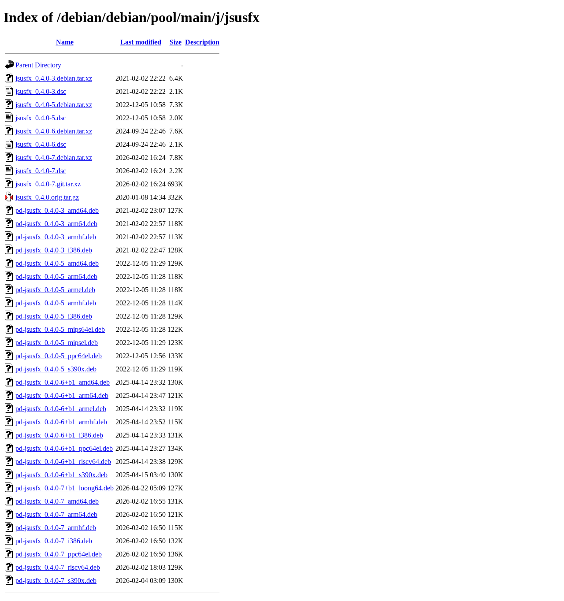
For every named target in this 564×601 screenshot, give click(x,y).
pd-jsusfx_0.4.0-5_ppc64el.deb (58, 356)
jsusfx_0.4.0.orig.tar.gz (47, 197)
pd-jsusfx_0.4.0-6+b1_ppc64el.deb (64, 448)
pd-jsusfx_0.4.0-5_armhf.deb (55, 303)
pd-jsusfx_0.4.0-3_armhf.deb (55, 237)
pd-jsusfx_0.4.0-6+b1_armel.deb (60, 408)
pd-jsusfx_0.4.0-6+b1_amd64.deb (62, 382)
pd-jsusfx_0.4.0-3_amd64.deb (57, 210)
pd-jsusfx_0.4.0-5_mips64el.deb (60, 329)
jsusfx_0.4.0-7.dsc (40, 170)
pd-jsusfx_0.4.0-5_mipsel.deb (56, 342)
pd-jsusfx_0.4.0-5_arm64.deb (56, 276)
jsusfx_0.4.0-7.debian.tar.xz (53, 157)
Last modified (140, 42)
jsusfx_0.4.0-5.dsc (40, 118)
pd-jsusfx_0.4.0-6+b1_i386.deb (59, 435)
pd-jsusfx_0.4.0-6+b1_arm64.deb (61, 395)
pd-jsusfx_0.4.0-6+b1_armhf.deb (61, 422)
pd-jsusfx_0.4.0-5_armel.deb (55, 289)
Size (176, 42)
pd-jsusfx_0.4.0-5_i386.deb (53, 316)
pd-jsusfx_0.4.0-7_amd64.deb (57, 501)
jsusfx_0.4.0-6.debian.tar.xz (53, 131)
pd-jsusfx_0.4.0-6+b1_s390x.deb (61, 475)
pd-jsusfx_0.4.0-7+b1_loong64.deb (64, 488)
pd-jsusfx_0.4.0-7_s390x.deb (55, 580)
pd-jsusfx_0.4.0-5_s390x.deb (55, 369)
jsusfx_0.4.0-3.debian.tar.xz (53, 78)
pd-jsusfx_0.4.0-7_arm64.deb (56, 514)
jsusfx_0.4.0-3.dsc (40, 91)
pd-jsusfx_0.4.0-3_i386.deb (53, 250)
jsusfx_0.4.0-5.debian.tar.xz (53, 104)
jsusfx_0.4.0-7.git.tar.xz (48, 184)
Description (202, 42)
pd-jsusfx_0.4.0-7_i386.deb (53, 541)
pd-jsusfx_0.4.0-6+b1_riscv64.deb (63, 461)
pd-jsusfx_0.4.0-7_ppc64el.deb (58, 554)
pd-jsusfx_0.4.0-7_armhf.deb (55, 527)
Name (65, 42)
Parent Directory (38, 65)
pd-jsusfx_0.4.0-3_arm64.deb (56, 223)
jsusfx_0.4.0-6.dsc (40, 144)
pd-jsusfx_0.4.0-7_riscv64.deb (57, 567)
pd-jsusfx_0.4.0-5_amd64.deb (57, 263)
